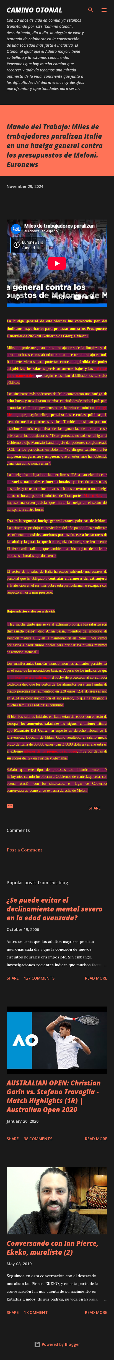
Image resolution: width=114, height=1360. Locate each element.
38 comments (38, 1138)
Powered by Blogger (60, 1344)
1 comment (36, 1312)
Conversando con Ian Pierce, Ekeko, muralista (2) (53, 1248)
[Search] (90, 10)
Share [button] (95, 808)
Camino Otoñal (34, 9)
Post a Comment (24, 850)
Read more (96, 978)
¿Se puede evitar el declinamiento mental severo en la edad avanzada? (55, 908)
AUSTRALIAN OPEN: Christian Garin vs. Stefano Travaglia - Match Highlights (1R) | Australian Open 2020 (54, 1096)
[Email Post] (10, 808)
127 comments (39, 978)
